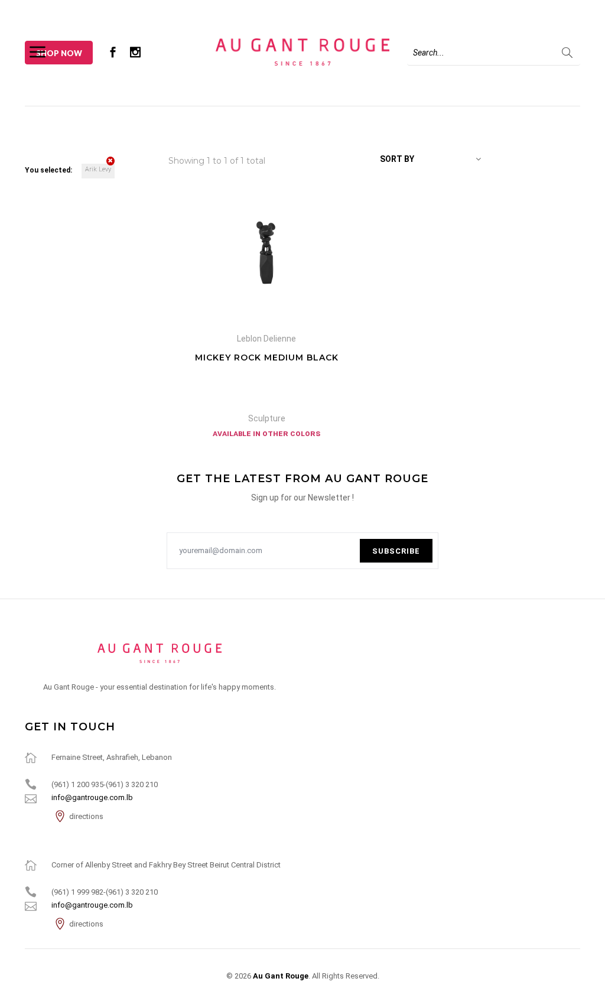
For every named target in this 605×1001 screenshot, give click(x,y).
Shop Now (59, 53)
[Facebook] (113, 52)
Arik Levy (98, 169)
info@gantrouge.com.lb (92, 797)
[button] (431, 159)
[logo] (159, 653)
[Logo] (302, 51)
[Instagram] (135, 52)
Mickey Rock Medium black (267, 357)
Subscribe (396, 551)
